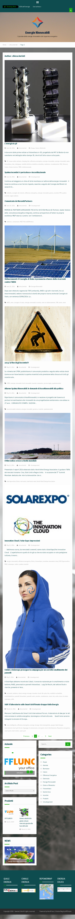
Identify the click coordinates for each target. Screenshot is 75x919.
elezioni (18, 409)
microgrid (41, 728)
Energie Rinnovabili (37, 32)
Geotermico (47, 792)
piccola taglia (47, 383)
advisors (9, 222)
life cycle (44, 693)
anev (12, 302)
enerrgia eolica (11, 481)
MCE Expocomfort (64, 561)
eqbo (68, 161)
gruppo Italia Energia (57, 725)
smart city (52, 696)
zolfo (12, 699)
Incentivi (45, 795)
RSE (61, 164)
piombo (38, 696)
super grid (23, 731)
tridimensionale (26, 167)
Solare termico (13, 167)
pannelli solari (31, 696)
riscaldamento (55, 164)
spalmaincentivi (56, 383)
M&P (21, 222)
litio (48, 693)
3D (7, 161)
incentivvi (45, 561)
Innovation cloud (53, 561)
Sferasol (65, 164)
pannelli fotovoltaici (20, 696)
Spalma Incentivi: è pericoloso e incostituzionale (25, 172)
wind (64, 302)
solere (16, 564)
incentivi (56, 193)
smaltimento (44, 696)
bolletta (9, 193)
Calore (37, 148)
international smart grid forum (13, 728)
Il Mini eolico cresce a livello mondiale (21, 461)
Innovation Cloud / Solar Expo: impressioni (22, 541)
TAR (57, 302)
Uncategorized (35, 177)
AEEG (8, 302)
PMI (60, 193)
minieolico (40, 383)
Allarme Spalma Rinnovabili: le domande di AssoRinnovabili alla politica (34, 388)
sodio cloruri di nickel (61, 696)
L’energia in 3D (11, 143)
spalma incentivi (23, 564)
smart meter (15, 731)
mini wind (23, 481)
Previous (26, 736)
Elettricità (42, 148)
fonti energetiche (45, 725)
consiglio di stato (19, 302)
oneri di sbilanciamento (48, 302)
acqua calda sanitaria (15, 161)
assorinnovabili (11, 409)
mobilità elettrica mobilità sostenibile (33, 164)
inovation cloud (36, 693)
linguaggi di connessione (30, 728)
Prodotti (45, 799)
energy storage (27, 693)
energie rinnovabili (60, 161)
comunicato (15, 222)
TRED (19, 167)
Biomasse (46, 769)
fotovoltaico (8, 164)
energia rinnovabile (48, 161)
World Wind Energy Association (46, 481)
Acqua (33, 148)
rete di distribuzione (50, 728)
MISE (6, 564)
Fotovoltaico (47, 789)
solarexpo (11, 564)
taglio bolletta (14, 196)
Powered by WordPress (46, 905)
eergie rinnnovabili (12, 561)
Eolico (18, 481)
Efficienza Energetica (50, 775)
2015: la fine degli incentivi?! (17, 363)
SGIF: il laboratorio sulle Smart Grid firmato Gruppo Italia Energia (32, 704)
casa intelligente (12, 725)
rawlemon (47, 164)
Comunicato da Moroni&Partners (18, 201)
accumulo (9, 693)
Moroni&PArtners (28, 222)
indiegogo (18, 164)
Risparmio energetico (63, 728)
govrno (51, 193)
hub (13, 164)
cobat (20, 693)
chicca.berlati (22, 148)
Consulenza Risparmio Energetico (19, 766)
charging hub (25, 161)
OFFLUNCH (20, 773)
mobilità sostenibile (56, 693)
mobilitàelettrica (9, 696)
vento (60, 302)
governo (35, 409)
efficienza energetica (36, 161)
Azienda (45, 765)
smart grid (8, 731)
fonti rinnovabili (26, 383)
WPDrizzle (68, 905)
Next (50, 736)
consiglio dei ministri (18, 193)
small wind (30, 481)
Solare (6, 167)
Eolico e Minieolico (49, 785)
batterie (15, 693)
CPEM (8, 383)
